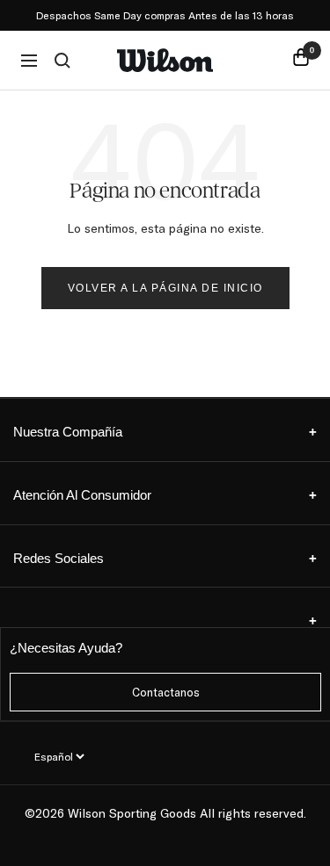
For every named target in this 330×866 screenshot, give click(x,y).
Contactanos (166, 692)
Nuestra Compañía (165, 431)
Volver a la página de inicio (165, 288)
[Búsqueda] (62, 61)
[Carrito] (301, 60)
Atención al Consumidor (165, 494)
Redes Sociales (165, 558)
